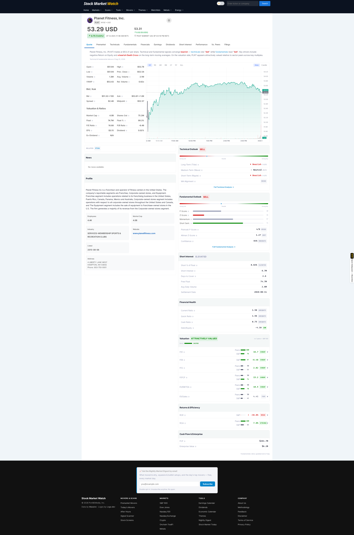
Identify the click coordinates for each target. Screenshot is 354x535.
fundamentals (222, 52)
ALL (181, 65)
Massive (93, 507)
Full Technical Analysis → (224, 187)
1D (150, 65)
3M (166, 65)
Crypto (163, 520)
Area (256, 65)
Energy (178, 10)
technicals (195, 52)
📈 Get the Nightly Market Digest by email (158, 471)
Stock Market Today (208, 524)
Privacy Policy (244, 524)
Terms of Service (245, 520)
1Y (171, 65)
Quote (89, 44)
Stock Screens (127, 520)
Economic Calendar (207, 512)
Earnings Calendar (207, 503)
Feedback (242, 512)
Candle (264, 65)
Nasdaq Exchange (168, 516)
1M (160, 65)
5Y (176, 65)
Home (86, 10)
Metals (167, 10)
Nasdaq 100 (165, 512)
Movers (129, 10)
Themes (142, 10)
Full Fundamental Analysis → (223, 247)
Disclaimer (242, 516)
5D (155, 65)
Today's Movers (128, 507)
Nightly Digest (205, 520)
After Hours (126, 512)
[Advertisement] (223, 25)
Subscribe (208, 484)
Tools (118, 10)
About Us (242, 503)
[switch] (221, 3)
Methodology (243, 507)
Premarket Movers (129, 503)
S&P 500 (164, 503)
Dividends (203, 507)
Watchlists (155, 10)
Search (265, 3)
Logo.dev (111, 507)
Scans (107, 10)
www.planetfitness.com (144, 233)
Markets (95, 10)
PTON (97, 148)
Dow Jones (165, 507)
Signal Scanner (127, 516)
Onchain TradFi (166, 524)
